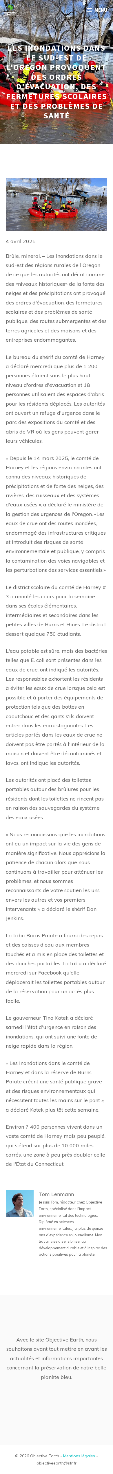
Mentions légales (79, 1455)
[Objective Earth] (10, 10)
